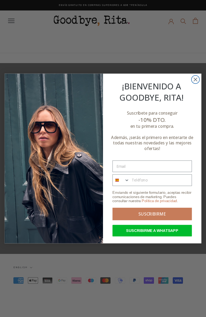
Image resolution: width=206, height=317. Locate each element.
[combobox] (121, 179)
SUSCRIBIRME (152, 214)
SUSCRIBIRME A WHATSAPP (152, 231)
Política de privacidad (159, 201)
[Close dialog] (196, 79)
